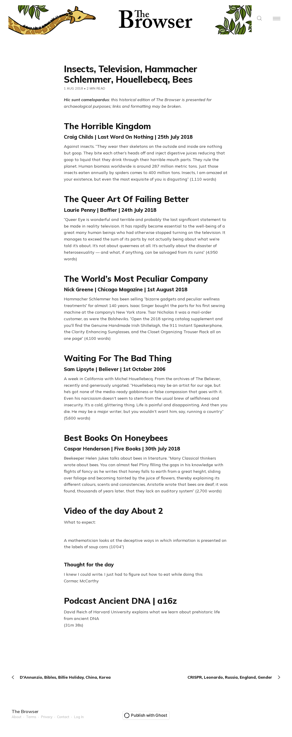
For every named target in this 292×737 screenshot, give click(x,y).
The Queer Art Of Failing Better (126, 199)
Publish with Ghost (149, 715)
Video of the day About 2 (113, 511)
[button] (259, 18)
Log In (79, 717)
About (16, 717)
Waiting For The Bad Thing (118, 358)
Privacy (46, 717)
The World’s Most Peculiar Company (136, 279)
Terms (31, 717)
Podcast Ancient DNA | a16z (120, 601)
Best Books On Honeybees (116, 438)
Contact (63, 717)
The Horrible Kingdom (107, 126)
